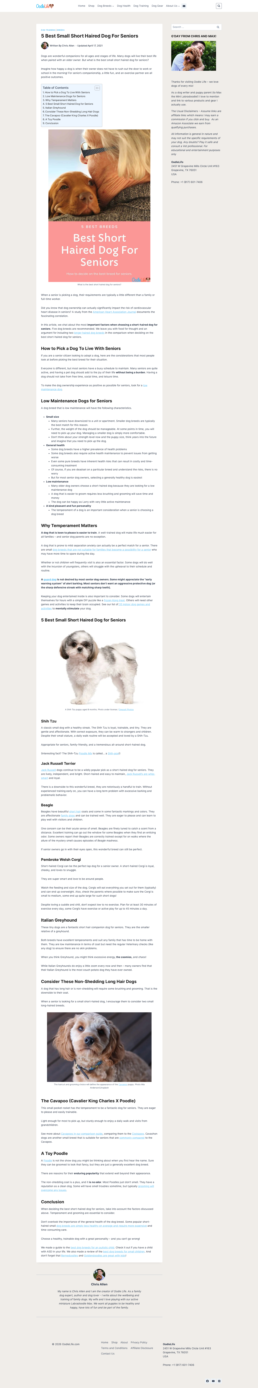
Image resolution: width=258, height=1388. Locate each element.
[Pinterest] (219, 1381)
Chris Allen (68, 45)
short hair (75, 811)
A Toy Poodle (52, 119)
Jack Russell (48, 769)
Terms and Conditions (114, 1348)
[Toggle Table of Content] (95, 88)
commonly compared (132, 1137)
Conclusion (52, 123)
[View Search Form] (219, 6)
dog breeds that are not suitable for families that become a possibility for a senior (102, 549)
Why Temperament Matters (60, 100)
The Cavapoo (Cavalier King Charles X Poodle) (71, 115)
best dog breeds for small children (124, 1251)
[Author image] (45, 45)
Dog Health (123, 5)
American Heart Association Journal (114, 311)
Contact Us (108, 1353)
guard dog (50, 579)
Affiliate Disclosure (142, 1348)
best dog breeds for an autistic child (92, 1247)
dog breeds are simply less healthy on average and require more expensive (101, 1225)
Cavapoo (123, 1084)
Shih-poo (113, 753)
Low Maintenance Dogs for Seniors (65, 96)
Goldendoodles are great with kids (105, 1255)
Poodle (48, 1160)
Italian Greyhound (55, 107)
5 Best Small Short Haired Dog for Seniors (69, 103)
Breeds (61, 30)
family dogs (68, 815)
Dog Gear (157, 5)
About (124, 1342)
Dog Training (141, 5)
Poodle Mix (85, 753)
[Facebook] (207, 1381)
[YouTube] (183, 5)
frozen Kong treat (114, 600)
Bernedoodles (69, 1255)
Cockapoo (138, 1133)
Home (81, 5)
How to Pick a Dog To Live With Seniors (67, 92)
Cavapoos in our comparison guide (82, 1133)
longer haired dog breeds (89, 332)
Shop (91, 5)
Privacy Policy (139, 1342)
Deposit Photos (126, 709)
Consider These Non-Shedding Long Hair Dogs (72, 111)
